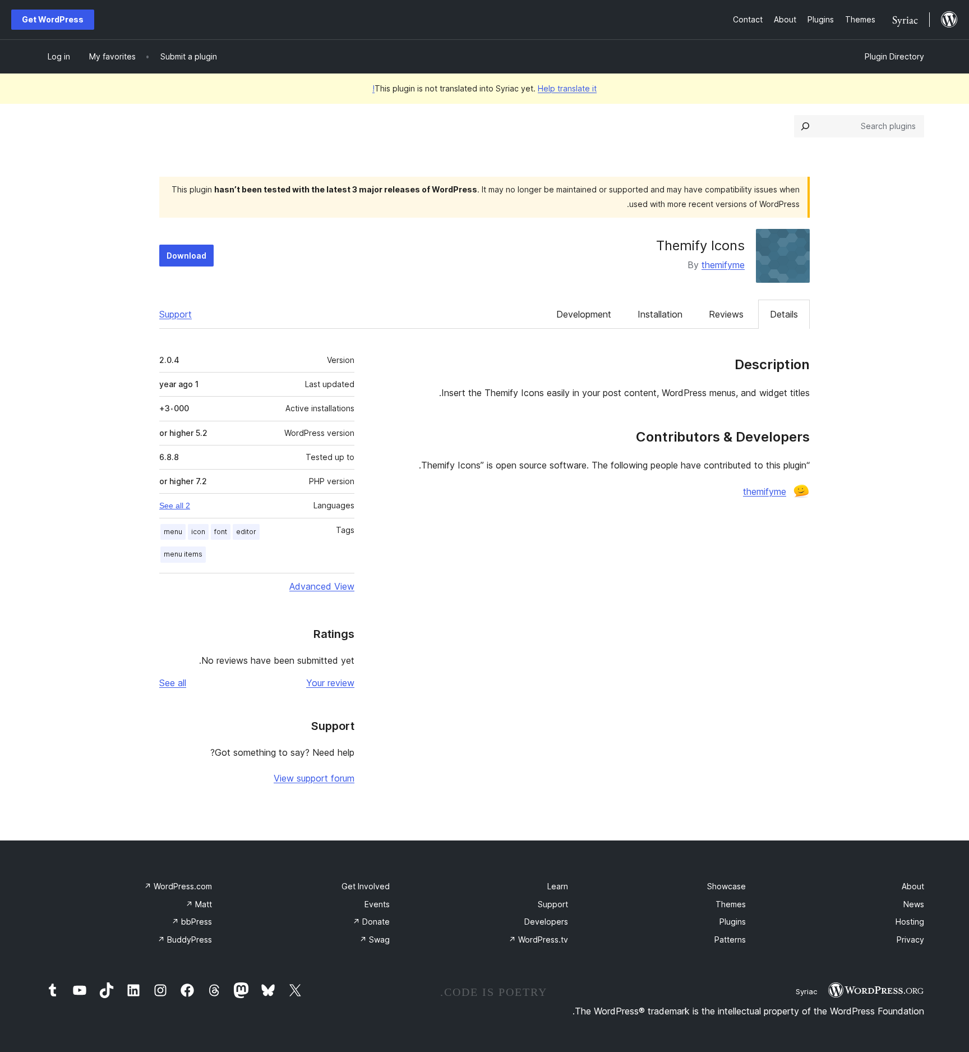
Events (377, 904)
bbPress (192, 921)
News (913, 904)
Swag (374, 939)
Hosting (910, 921)
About (913, 886)
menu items (183, 554)
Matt (199, 904)
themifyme (723, 264)
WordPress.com (178, 886)
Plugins (732, 921)
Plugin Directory (894, 56)
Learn (557, 886)
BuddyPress (185, 939)
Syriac (806, 991)
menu (173, 531)
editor (246, 531)
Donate (371, 921)
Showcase (726, 886)
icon (198, 531)
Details (784, 314)
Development (583, 314)
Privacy (910, 939)
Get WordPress (53, 19)
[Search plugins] (805, 126)
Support (175, 314)
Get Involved (366, 886)
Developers (546, 921)
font (220, 531)
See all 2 (174, 505)
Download (186, 255)
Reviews (726, 314)
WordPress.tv (538, 939)
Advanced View (321, 586)
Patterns (730, 939)
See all (172, 682)
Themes (731, 904)
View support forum (314, 778)
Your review (330, 682)
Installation (660, 314)
